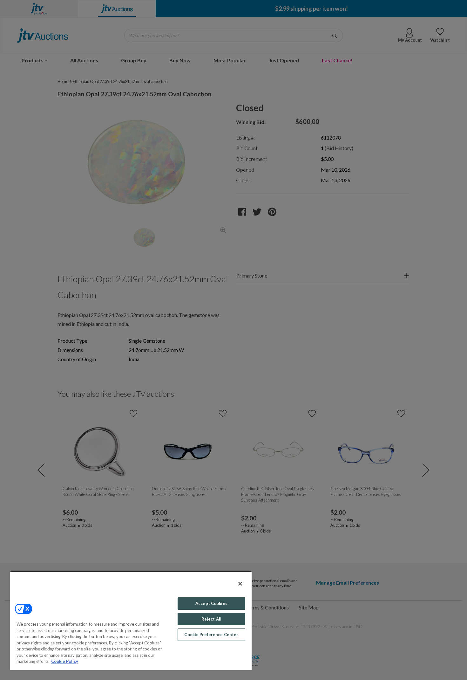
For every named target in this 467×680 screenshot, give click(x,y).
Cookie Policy (64, 661)
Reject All (211, 619)
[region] (131, 620)
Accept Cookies (211, 603)
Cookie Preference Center (211, 634)
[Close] (240, 584)
